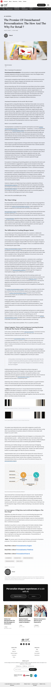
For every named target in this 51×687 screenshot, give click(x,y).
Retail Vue (19, 666)
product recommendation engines (20, 206)
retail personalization (29, 331)
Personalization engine (10, 211)
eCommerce (8, 558)
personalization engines (11, 185)
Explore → (34, 596)
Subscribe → (33, 669)
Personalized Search (23, 553)
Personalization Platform (24, 549)
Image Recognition (28, 558)
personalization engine (18, 130)
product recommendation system (15, 289)
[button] (6, 1)
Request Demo (41, 5)
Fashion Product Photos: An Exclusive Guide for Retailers (24, 620)
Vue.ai (11, 35)
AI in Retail (7, 16)
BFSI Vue (25, 666)
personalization (10, 218)
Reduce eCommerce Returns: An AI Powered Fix (40, 620)
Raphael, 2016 (32, 278)
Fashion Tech (17, 558)
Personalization (10, 561)
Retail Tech (19, 561)
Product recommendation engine (13, 248)
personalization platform (19, 270)
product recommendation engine (17, 293)
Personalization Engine (24, 546)
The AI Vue (32, 666)
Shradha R (37, 625)
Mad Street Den (24, 641)
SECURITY (35, 685)
